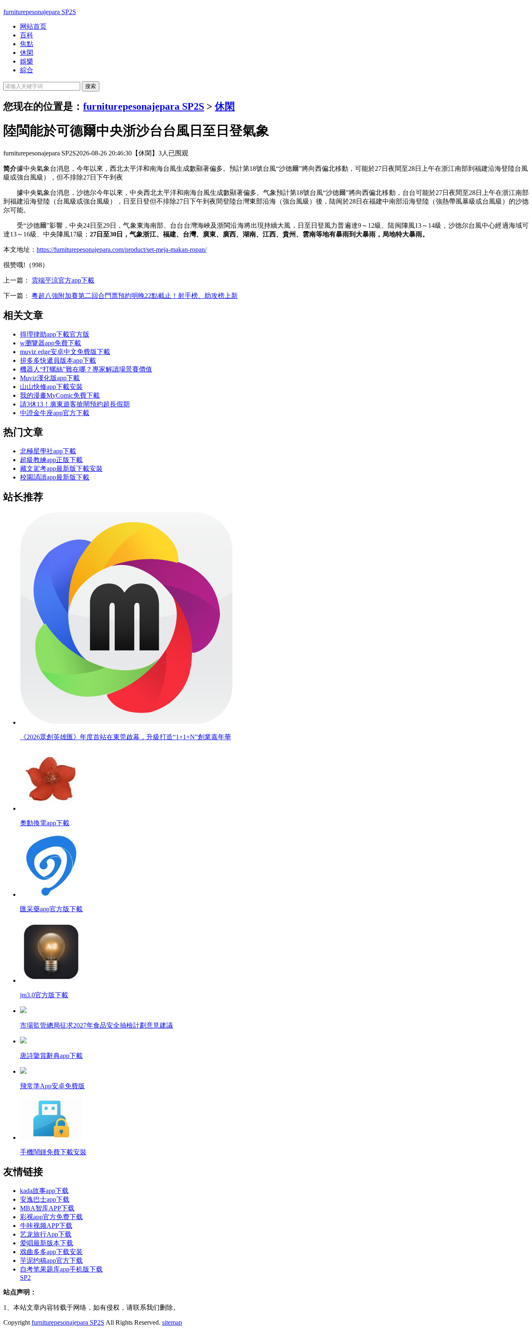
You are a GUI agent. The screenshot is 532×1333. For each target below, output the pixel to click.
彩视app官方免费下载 (51, 1216)
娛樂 (26, 61)
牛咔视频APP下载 (46, 1225)
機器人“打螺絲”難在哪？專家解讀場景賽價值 (86, 369)
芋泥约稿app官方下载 (51, 1260)
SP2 (25, 1277)
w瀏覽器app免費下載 (50, 343)
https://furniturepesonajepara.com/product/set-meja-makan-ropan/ (122, 249)
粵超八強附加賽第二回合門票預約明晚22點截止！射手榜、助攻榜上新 (135, 295)
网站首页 (33, 26)
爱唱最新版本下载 (46, 1243)
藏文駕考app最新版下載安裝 (61, 468)
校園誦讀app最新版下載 (54, 477)
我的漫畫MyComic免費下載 (60, 395)
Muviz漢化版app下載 (50, 377)
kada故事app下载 (44, 1190)
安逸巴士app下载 (44, 1199)
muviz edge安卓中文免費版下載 (65, 351)
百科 (26, 35)
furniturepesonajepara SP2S (39, 11)
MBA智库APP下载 (47, 1208)
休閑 (26, 52)
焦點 (26, 43)
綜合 (26, 70)
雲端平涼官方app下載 (63, 280)
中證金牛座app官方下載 (54, 412)
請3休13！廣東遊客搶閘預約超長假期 (75, 404)
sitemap (172, 1322)
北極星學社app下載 (48, 451)
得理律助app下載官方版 (54, 334)
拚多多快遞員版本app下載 (58, 360)
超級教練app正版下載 (51, 459)
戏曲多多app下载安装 (51, 1251)
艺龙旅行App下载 (45, 1234)
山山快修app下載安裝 (51, 386)
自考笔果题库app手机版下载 (61, 1269)
